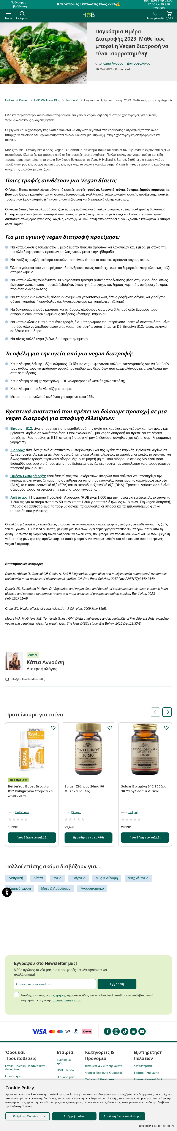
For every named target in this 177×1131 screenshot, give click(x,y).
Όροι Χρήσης (14, 1076)
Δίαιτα (38, 878)
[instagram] (115, 1031)
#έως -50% (107, 4)
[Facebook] (107, 1031)
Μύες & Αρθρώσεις (55, 888)
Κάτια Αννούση (114, 63)
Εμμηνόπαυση (20, 888)
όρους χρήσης (56, 995)
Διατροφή (72, 100)
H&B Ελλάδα (65, 1070)
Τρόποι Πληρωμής (146, 1072)
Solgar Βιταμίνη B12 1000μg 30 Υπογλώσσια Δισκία (143, 788)
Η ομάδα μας (65, 1077)
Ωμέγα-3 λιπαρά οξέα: (28, 476)
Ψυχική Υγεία (138, 878)
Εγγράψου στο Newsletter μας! (45, 963)
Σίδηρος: (17, 450)
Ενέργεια (78, 878)
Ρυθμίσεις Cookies (25, 1116)
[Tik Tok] (124, 1031)
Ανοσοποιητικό (92, 888)
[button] (167, 712)
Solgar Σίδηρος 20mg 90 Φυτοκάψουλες (84, 788)
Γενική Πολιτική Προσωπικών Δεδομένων (25, 1067)
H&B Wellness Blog (47, 100)
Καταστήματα (143, 1065)
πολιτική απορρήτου (66, 1000)
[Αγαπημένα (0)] (155, 15)
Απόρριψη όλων (74, 1116)
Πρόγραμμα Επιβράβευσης (18, 4)
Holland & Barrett (16, 100)
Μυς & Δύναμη (107, 878)
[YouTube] (141, 1031)
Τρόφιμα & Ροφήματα (99, 1079)
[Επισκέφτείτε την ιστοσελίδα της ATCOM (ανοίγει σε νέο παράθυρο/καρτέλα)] (156, 1126)
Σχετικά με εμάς (64, 1061)
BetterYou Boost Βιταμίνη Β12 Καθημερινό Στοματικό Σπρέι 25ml (30, 791)
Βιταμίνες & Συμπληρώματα (103, 1065)
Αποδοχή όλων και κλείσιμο (122, 1116)
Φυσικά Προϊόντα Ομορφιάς (104, 1072)
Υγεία (57, 878)
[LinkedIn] (133, 1031)
